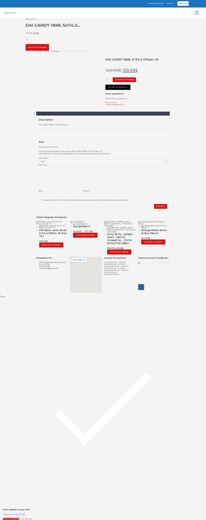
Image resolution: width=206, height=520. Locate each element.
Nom (41, 191)
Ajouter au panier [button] (51, 245)
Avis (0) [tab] (41, 115)
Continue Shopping (11, 519)
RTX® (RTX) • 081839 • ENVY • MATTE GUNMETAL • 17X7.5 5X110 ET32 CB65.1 (120, 239)
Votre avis (43, 165)
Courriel (86, 191)
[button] (117, 87)
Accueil (39, 51)
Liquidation (55, 51)
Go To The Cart (26, 519)
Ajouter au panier (37, 47)
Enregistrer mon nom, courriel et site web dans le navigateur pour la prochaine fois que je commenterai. (85, 200)
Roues (46, 51)
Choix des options (85, 235)
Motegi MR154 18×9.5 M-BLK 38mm (154, 232)
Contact (171, 3)
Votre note (44, 158)
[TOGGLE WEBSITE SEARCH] (201, 13)
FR (182, 3)
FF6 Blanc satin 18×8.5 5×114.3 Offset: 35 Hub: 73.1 (53, 233)
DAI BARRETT (81, 226)
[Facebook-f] (141, 287)
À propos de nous (156, 3)
